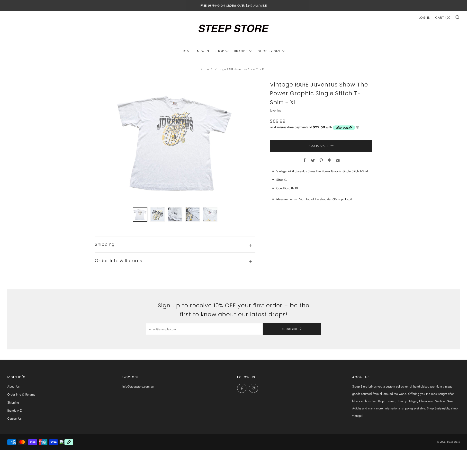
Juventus (275, 110)
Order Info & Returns (21, 394)
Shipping (13, 402)
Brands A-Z (14, 410)
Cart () (442, 17)
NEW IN (203, 51)
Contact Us (14, 418)
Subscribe (289, 329)
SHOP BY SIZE (269, 51)
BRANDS (241, 51)
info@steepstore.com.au (138, 386)
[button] (140, 214)
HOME (186, 51)
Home (205, 69)
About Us (13, 386)
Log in (425, 17)
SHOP (219, 51)
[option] (175, 140)
